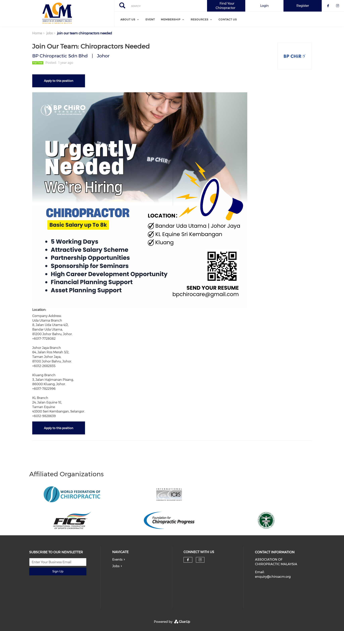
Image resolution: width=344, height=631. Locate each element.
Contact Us (228, 19)
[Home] (57, 13)
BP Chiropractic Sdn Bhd (60, 56)
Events (117, 559)
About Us (127, 19)
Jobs (115, 566)
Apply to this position (58, 81)
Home (37, 33)
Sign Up (57, 571)
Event (150, 19)
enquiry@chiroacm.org (273, 577)
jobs (49, 33)
